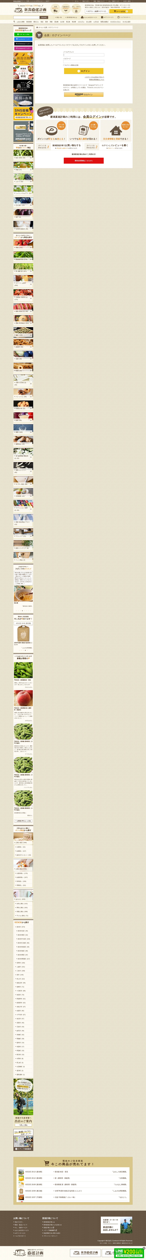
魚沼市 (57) (20, 1018)
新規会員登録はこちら (96, 79)
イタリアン (81, 21)
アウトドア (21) (21, 536)
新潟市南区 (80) (23, 951)
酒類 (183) (19, 432)
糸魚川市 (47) (21, 1006)
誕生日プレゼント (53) (24, 855)
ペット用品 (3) (20, 560)
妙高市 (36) (20, 1030)
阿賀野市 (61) (21, 999)
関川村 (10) (20, 1054)
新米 (46, 21)
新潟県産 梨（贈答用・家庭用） (66, 1184)
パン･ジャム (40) (21, 396)
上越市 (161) (21, 967)
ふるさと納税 (20, 21)
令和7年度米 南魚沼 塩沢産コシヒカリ (68, 1191)
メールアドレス (68, 52)
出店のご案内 (127, 1)
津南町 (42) (20, 1034)
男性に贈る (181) (22, 907)
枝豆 (42, 21)
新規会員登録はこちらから (84, 160)
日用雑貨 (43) (20, 496)
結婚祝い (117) (21, 851)
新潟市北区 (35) (23, 931)
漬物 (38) (19, 359)
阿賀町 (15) (20, 1050)
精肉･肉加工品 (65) (22, 311)
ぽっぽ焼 (88, 21)
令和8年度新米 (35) (22, 229)
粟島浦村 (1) (21, 1074)
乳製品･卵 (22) (20, 408)
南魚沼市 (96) (21, 983)
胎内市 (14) (20, 1042)
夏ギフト (36, 21)
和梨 (51, 21)
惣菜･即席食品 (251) (22, 323)
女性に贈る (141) (22, 903)
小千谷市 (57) (21, 1014)
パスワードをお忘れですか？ (94, 77)
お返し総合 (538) (21, 869)
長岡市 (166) (21, 963)
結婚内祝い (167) (22, 877)
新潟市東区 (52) (23, 935)
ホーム (76, 1)
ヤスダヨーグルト (115, 21)
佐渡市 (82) (20, 1010)
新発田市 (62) (21, 1003)
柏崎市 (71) (20, 987)
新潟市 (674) (21, 927)
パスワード (67, 58)
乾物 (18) (19, 370)
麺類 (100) (19, 335)
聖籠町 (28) (20, 1038)
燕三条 (68, 21)
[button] (83, 94)
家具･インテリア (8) (22, 548)
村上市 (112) (21, 979)
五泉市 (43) (20, 1026)
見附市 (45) (20, 1023)
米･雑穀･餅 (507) (21, 271)
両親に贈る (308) (22, 911)
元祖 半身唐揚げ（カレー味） (22, 642)
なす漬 (62, 21)
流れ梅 (56, 21)
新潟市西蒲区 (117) (24, 959)
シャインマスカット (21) (23, 193)
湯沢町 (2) (20, 1070)
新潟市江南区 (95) (23, 943)
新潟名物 (29, 21)
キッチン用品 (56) (21, 484)
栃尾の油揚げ (104, 21)
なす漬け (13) (20, 205)
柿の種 (74, 21)
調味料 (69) (19, 347)
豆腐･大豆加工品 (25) (21, 384)
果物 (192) (19, 247)
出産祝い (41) (21, 847)
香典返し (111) (21, 885)
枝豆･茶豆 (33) (20, 158)
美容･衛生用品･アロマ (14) (22, 523)
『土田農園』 (123, 1178)
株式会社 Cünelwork (112, 1240)
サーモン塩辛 (126, 21)
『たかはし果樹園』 (120, 1184)
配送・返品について (99, 1)
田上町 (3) (20, 1062)
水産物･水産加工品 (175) (21, 298)
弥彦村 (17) (20, 1046)
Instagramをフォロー (24, 48)
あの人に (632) (20, 899)
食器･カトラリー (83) (21, 471)
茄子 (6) (18, 217)
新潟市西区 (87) (23, 955)
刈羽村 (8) (20, 1058)
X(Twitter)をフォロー (24, 43)
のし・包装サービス (114, 1)
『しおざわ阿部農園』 (120, 1191)
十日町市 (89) (21, 991)
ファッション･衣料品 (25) (21, 509)
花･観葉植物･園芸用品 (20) (21, 457)
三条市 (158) (21, 971)
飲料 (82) (19, 420)
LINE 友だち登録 (24, 34)
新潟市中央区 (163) (24, 939)
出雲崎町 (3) (21, 1066)
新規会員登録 (17, 1)
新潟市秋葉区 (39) (23, 947)
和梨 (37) (19, 170)
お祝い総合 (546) (21, 842)
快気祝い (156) (21, 881)
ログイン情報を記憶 (71, 65)
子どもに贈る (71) (22, 915)
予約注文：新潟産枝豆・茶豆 (22, 680)
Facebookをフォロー (24, 39)
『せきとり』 (29, 646)
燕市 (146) (20, 975)
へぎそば (96, 21)
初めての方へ (86, 1)
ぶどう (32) (19, 181)
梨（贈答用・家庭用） (63, 1178)
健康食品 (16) (20, 444)
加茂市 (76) (20, 995)
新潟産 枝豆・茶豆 (61, 1172)
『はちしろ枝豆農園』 (120, 1172)
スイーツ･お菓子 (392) (21, 284)
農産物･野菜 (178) (21, 259)
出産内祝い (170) (22, 873)
